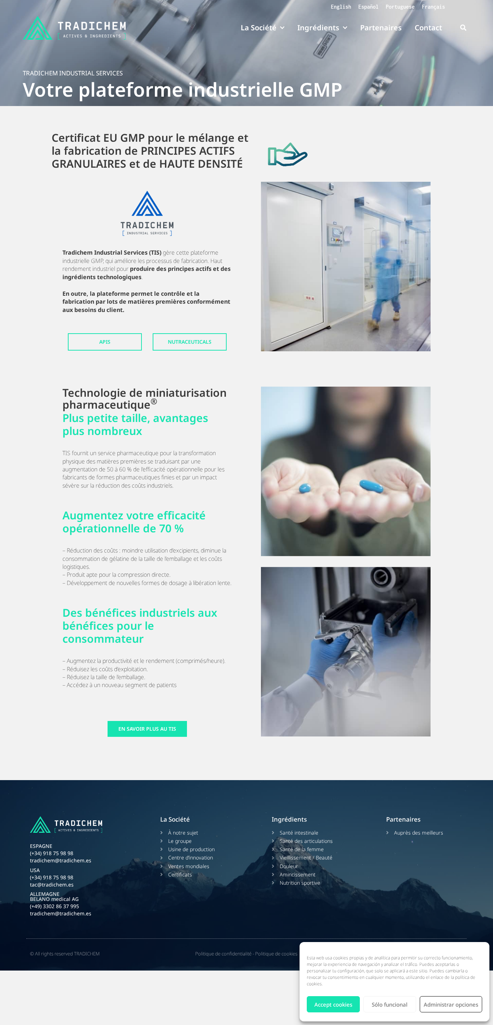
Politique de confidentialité (223, 953)
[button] (463, 28)
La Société (258, 27)
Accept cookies (333, 1004)
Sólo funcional (389, 1004)
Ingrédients (318, 27)
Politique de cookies (276, 953)
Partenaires (381, 27)
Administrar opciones (451, 1004)
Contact (428, 27)
